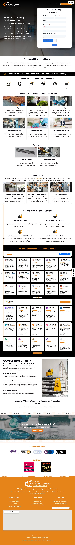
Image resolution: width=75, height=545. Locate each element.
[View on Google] (19, 308)
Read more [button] (7, 267)
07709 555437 (63, 503)
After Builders (14, 503)
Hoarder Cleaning (37, 501)
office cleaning (39, 178)
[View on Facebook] (6, 260)
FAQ (2, 272)
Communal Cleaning (14, 504)
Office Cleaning (14, 500)
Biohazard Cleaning (37, 503)
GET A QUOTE (74, 272)
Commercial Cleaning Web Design (33, 537)
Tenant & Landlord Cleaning (14, 506)
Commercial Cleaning (14, 501)
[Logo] (11, 4)
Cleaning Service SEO (34, 535)
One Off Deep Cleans (37, 500)
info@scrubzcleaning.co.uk (62, 501)
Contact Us (71, 2)
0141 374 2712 (64, 500)
